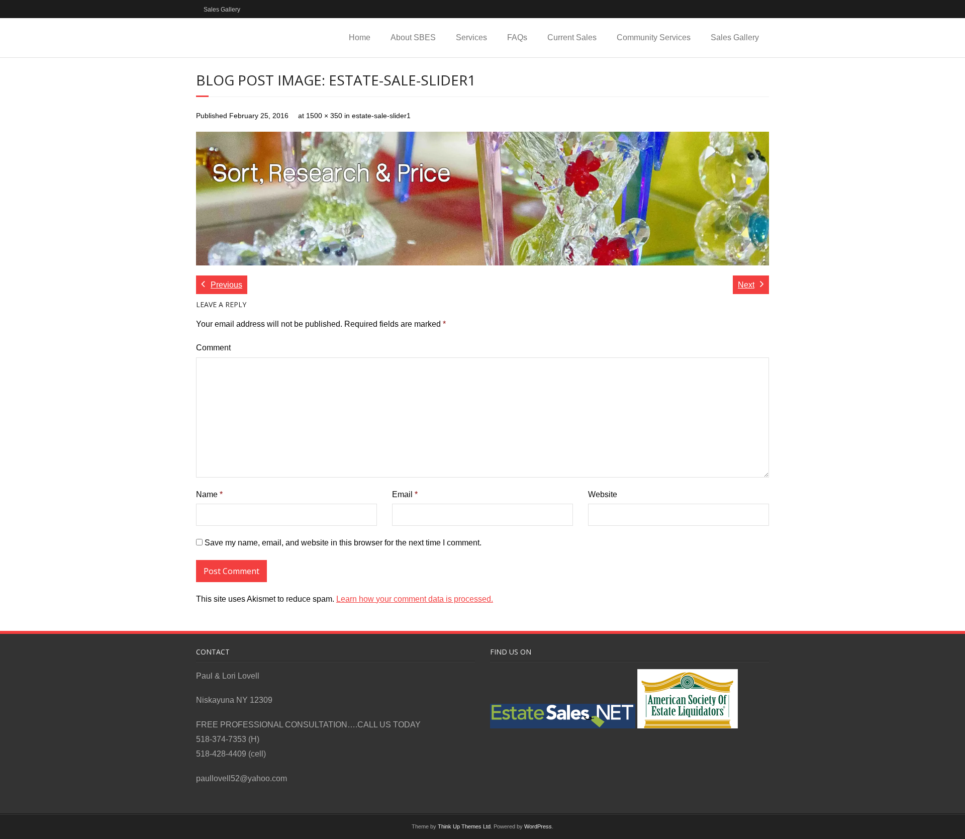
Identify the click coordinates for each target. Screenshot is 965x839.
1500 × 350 (324, 116)
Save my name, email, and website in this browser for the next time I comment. (343, 542)
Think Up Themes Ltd (464, 826)
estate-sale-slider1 (381, 116)
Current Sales (572, 37)
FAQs (517, 37)
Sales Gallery (222, 9)
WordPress (538, 826)
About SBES (413, 37)
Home (359, 37)
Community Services (654, 37)
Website (602, 494)
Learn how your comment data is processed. (414, 599)
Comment (213, 347)
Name (209, 494)
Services (471, 37)
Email (405, 494)
